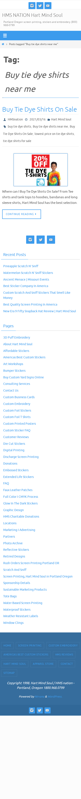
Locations (9, 519)
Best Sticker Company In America (25, 282)
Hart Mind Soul (61, 119)
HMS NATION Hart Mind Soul (32, 15)
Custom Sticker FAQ (16, 426)
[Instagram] (32, 5)
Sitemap (9, 669)
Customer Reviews (16, 433)
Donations (10, 460)
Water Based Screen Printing (22, 599)
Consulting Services (16, 380)
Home (7, 641)
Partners (9, 532)
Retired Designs (14, 552)
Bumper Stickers (14, 367)
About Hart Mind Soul (17, 340)
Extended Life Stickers (18, 473)
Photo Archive (13, 539)
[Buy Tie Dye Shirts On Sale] (40, 166)
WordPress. (55, 692)
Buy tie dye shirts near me (50, 125)
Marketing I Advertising (19, 526)
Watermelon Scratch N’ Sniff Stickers (28, 269)
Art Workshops (13, 360)
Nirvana (39, 692)
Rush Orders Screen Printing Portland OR (31, 559)
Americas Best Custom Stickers (24, 353)
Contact (67, 660)
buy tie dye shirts (19, 125)
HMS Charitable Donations (21, 513)
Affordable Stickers (16, 347)
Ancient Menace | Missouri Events (26, 275)
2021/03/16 (38, 119)
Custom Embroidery (16, 400)
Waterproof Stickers (16, 605)
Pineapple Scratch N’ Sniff (20, 262)
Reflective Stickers (16, 546)
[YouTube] (47, 5)
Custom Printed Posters (19, 420)
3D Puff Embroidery (16, 334)
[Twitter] (40, 5)
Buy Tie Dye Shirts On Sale (39, 109)
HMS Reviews (64, 650)
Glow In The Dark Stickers (20, 499)
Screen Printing (30, 641)
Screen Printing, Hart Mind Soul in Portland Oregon (38, 572)
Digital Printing (13, 446)
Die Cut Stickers (14, 440)
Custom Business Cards (19, 393)
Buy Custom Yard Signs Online (23, 373)
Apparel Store (43, 660)
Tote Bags (10, 592)
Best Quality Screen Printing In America (30, 300)
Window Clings (13, 619)
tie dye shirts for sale (17, 138)
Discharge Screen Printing (21, 453)
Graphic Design (13, 506)
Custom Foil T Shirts (16, 413)
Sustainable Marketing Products (25, 586)
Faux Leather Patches (17, 486)
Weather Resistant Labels (20, 612)
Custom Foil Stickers (17, 406)
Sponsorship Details (16, 579)
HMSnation (15, 119)
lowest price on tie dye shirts (54, 131)
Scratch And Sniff (14, 566)
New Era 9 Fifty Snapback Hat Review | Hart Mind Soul (39, 307)
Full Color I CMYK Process (20, 493)
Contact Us (10, 387)
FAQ (6, 479)
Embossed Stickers (16, 466)
